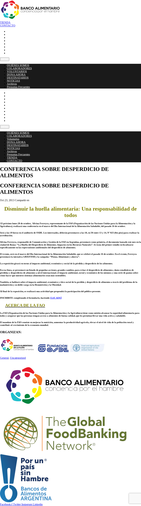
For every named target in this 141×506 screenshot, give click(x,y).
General (4, 357)
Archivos (12, 83)
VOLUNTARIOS (17, 71)
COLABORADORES (19, 68)
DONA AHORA (16, 74)
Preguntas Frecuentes (20, 53)
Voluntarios (13, 139)
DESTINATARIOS (18, 77)
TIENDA (12, 157)
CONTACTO (14, 120)
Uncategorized (18, 357)
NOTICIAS (13, 80)
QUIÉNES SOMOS (18, 65)
